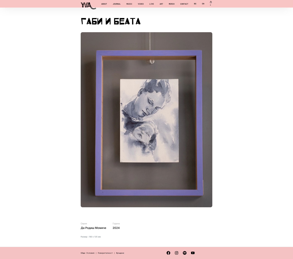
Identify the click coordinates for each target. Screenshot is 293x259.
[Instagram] (176, 253)
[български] (195, 3)
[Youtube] (193, 253)
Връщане (120, 253)
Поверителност (105, 253)
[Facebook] (168, 253)
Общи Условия (87, 253)
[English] (203, 3)
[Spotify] (184, 253)
